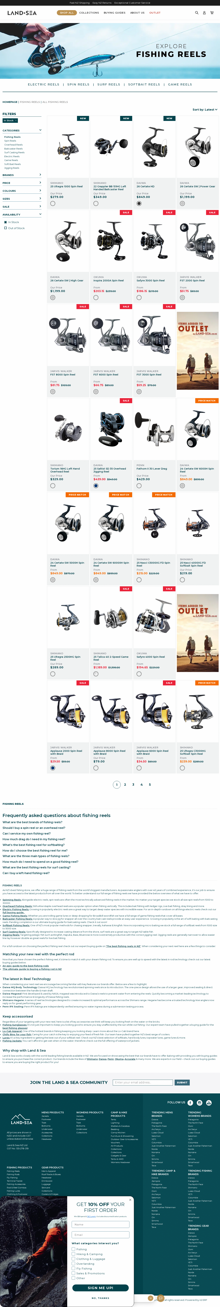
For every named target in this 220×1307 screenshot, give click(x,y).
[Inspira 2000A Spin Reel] (111, 241)
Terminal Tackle (14, 1181)
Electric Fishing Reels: (16, 909)
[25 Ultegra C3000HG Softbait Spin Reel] (198, 711)
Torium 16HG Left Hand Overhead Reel (65, 470)
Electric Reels (43, 84)
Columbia (157, 1142)
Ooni (190, 1126)
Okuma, (119, 1059)
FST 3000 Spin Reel (149, 374)
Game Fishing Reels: (15, 915)
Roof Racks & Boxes (51, 1174)
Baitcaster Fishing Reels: (18, 918)
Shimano (92, 1059)
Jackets (45, 1116)
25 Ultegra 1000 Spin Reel (66, 186)
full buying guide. (14, 912)
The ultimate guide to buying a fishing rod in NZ (32, 969)
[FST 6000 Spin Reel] (111, 335)
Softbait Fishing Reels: (16, 925)
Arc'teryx (156, 1129)
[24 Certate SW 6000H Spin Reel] (198, 429)
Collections (89, 12)
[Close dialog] (130, 1200)
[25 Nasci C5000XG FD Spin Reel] (154, 523)
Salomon (156, 1136)
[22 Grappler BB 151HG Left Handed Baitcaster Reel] (111, 147)
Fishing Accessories (16, 1184)
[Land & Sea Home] (22, 13)
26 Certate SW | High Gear (66, 280)
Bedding (115, 1129)
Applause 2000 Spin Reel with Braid (66, 752)
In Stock (13, 222)
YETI (154, 1139)
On (153, 1155)
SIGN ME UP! (100, 1288)
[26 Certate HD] (154, 147)
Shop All (67, 12)
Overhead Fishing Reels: (17, 906)
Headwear (47, 1139)
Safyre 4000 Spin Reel (151, 656)
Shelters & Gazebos (120, 1126)
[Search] (197, 13)
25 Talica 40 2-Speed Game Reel (111, 658)
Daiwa (155, 1119)
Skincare (46, 1187)
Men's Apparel (49, 1171)
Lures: (6, 1037)
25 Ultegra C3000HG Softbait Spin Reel (193, 752)
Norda (155, 1149)
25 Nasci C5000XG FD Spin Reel (153, 564)
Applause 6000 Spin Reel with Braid (152, 752)
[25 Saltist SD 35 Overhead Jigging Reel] (111, 429)
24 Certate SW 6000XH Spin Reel (111, 564)
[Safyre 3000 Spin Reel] (154, 241)
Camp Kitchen (118, 1132)
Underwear (47, 1129)
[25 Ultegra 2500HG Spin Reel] (68, 617)
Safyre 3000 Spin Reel (151, 280)
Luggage (46, 1184)
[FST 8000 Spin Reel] (68, 335)
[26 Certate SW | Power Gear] (198, 147)
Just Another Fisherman (164, 1145)
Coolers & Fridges (50, 1194)
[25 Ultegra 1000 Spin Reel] (68, 147)
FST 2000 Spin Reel (192, 280)
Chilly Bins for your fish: (17, 1034)
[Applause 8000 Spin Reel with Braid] (111, 711)
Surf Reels (108, 84)
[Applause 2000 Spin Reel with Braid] (68, 711)
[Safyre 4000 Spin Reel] (154, 617)
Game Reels (180, 84)
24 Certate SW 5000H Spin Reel (67, 564)
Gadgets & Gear (118, 1155)
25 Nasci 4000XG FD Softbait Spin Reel (193, 564)
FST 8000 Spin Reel (62, 374)
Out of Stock (16, 228)
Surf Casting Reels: (14, 931)
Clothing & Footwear (17, 1194)
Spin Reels (78, 84)
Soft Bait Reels (12, 164)
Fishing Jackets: (12, 1040)
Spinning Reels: (12, 899)
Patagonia (157, 1122)
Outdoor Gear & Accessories (124, 1139)
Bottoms (46, 1126)
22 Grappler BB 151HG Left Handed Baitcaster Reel (110, 188)
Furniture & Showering (122, 1136)
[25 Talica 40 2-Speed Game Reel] (111, 617)
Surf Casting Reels (14, 152)
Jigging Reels (11, 167)
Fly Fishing (12, 1177)
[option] (52, 203)
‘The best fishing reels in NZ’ (123, 946)
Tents (113, 1119)
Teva (154, 1165)
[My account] (204, 13)
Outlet (155, 12)
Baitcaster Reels (13, 148)
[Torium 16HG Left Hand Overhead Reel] (68, 429)
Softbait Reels (144, 84)
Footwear (46, 1119)
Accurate (130, 1059)
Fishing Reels (12, 137)
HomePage (10, 102)
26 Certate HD (145, 186)
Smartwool (157, 1162)
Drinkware (47, 1181)
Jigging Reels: (11, 934)
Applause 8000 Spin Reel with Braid (109, 752)
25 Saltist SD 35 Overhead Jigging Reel (110, 470)
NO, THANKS (100, 1298)
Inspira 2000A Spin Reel (109, 280)
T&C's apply (91, 1216)
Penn (111, 1059)
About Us (137, 12)
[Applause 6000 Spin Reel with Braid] (154, 711)
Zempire (156, 1181)
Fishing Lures (13, 1191)
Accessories (47, 1132)
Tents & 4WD (117, 1159)
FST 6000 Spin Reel (106, 374)
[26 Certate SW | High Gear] (68, 241)
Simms (155, 1159)
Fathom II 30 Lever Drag (152, 468)
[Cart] (212, 13)
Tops (44, 1122)
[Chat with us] (160, 1298)
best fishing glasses (15, 1028)
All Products (117, 1145)
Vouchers (115, 1142)
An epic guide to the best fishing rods (26, 965)
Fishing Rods (13, 1174)
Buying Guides (114, 12)
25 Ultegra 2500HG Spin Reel (65, 658)
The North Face (159, 1126)
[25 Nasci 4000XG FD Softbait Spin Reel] (198, 523)
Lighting (115, 1122)
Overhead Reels (13, 144)
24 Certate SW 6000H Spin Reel (197, 470)
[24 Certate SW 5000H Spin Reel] (68, 523)
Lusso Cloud (157, 1132)
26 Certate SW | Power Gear (197, 186)
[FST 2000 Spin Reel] (198, 241)
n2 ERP (203, 1300)
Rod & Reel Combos (16, 1187)
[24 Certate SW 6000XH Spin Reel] (111, 523)
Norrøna (156, 1152)
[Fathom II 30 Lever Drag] (154, 429)
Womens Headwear (120, 1162)
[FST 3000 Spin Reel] (154, 335)
